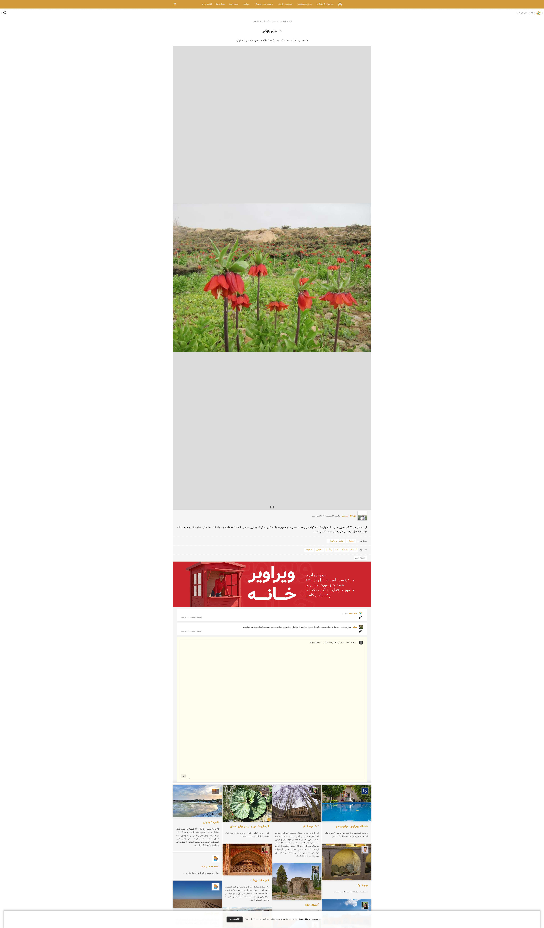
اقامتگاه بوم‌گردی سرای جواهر (352, 826)
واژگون (329, 550)
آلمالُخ (344, 550)
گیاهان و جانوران (336, 541)
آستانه (354, 550)
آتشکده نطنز (312, 905)
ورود (175, 4)
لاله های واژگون (272, 31)
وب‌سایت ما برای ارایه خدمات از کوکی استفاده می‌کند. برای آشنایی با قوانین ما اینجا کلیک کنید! (282, 919)
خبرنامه (246, 4)
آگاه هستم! (234, 919)
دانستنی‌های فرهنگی (264, 4)
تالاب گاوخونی (211, 822)
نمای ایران (340, 4)
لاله (336, 550)
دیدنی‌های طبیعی (304, 4)
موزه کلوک (362, 885)
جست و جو (4, 12)
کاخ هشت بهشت (259, 880)
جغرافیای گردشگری (325, 4)
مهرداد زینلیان (349, 516)
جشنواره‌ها (233, 4)
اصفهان (256, 21)
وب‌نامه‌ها (220, 4)
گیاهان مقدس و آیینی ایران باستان (249, 826)
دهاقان (319, 550)
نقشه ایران (207, 4)
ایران (290, 21)
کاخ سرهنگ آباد (310, 826)
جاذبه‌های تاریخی (285, 4)
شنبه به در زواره (210, 866)
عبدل (355, 627)
